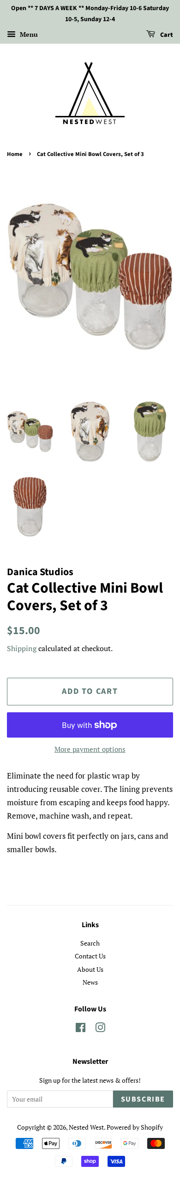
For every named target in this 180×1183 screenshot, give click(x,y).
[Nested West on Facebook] (80, 1029)
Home (15, 154)
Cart (166, 35)
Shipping (21, 648)
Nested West (86, 1127)
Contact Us (90, 956)
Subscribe (143, 1099)
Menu (28, 34)
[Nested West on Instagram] (100, 1029)
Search (90, 943)
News (90, 982)
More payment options (90, 749)
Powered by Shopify (135, 1127)
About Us (90, 969)
